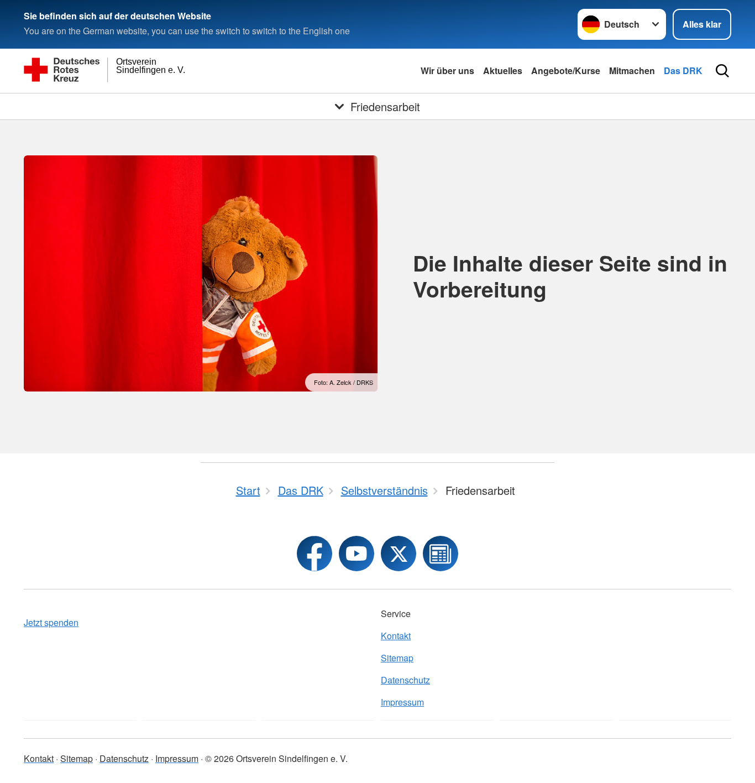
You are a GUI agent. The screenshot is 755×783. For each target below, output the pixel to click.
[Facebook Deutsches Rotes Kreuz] (314, 553)
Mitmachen (632, 70)
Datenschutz (405, 680)
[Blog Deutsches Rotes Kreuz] (440, 553)
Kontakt (396, 635)
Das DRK (683, 70)
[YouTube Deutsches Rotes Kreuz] (356, 553)
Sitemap (397, 657)
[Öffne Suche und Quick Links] (722, 71)
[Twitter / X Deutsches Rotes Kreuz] (398, 553)
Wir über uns (447, 70)
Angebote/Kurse (565, 70)
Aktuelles (502, 70)
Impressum (402, 702)
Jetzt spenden (51, 622)
